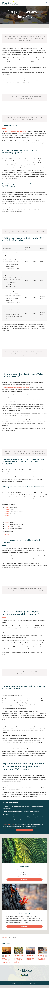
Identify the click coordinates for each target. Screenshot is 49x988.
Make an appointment (8, 824)
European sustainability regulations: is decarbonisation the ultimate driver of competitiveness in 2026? (6, 960)
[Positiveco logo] (24, 971)
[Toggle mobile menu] (46, 3)
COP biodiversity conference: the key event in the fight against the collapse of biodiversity (30, 959)
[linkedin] (22, 978)
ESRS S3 (6, 526)
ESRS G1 (6, 535)
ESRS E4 (6, 514)
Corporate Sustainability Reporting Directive (15, 131)
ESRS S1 (6, 522)
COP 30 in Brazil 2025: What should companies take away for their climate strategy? (18, 959)
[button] (3, 957)
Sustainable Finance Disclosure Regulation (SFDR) (16, 387)
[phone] (27, 978)
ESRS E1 (6, 507)
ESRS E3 (6, 511)
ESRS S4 (6, 528)
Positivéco (5, 937)
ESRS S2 (6, 524)
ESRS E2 (6, 509)
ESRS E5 (6, 516)
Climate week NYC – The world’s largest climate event (42, 957)
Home (3, 26)
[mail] (24, 978)
